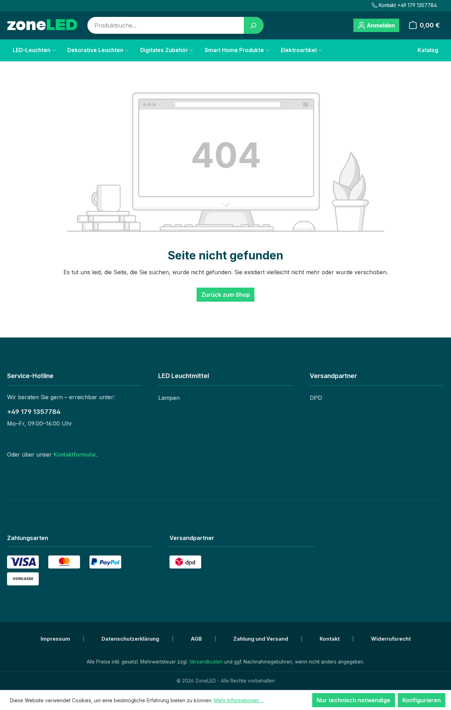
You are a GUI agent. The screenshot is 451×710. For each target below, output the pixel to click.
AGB (197, 639)
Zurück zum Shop (225, 294)
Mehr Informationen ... (239, 700)
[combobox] (165, 25)
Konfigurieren (421, 700)
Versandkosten (206, 662)
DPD (316, 397)
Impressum (56, 639)
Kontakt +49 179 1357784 (408, 5)
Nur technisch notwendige (353, 700)
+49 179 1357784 (34, 411)
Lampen (169, 397)
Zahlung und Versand (261, 639)
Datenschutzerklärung (130, 639)
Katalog (428, 50)
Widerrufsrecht (391, 639)
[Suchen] (254, 25)
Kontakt (330, 639)
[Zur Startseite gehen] (42, 25)
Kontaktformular (75, 454)
